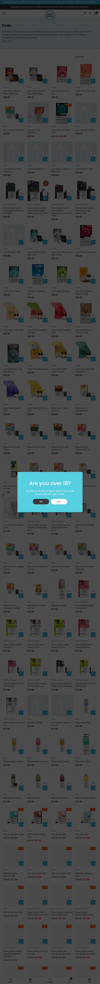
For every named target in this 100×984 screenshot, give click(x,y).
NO (59, 501)
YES (40, 501)
